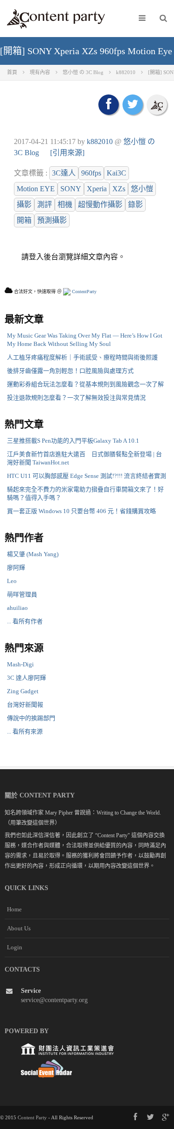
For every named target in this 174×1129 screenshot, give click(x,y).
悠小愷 (142, 189)
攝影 (24, 204)
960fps (91, 173)
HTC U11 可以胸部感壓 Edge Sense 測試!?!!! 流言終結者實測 (86, 475)
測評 (44, 204)
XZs (118, 189)
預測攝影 (52, 220)
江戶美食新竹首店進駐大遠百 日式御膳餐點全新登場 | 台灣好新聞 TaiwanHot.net (84, 458)
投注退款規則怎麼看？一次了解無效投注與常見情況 (76, 397)
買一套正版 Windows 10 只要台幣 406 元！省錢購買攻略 (81, 511)
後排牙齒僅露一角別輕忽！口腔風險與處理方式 (70, 370)
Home (14, 909)
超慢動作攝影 (100, 204)
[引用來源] (67, 153)
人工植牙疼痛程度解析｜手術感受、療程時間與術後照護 (82, 357)
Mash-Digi (20, 664)
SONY (70, 189)
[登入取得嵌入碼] (157, 104)
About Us (19, 928)
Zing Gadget (23, 691)
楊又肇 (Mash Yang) (32, 554)
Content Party (32, 1117)
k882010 (100, 141)
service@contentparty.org (54, 1000)
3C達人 (64, 173)
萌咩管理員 (22, 594)
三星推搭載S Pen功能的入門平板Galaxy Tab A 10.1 (73, 440)
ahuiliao (17, 607)
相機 (65, 204)
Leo (12, 580)
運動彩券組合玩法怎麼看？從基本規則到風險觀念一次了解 (85, 384)
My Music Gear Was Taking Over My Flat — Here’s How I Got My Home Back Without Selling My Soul (84, 339)
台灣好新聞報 (25, 704)
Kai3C (116, 173)
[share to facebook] (108, 104)
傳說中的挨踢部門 (31, 718)
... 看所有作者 (25, 621)
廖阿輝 (16, 567)
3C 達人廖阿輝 (26, 677)
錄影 (135, 204)
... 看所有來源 (25, 731)
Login (14, 947)
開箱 (24, 220)
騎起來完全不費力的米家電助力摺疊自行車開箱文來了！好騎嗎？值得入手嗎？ (85, 493)
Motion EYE (36, 189)
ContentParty (84, 291)
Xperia (97, 189)
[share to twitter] (132, 104)
